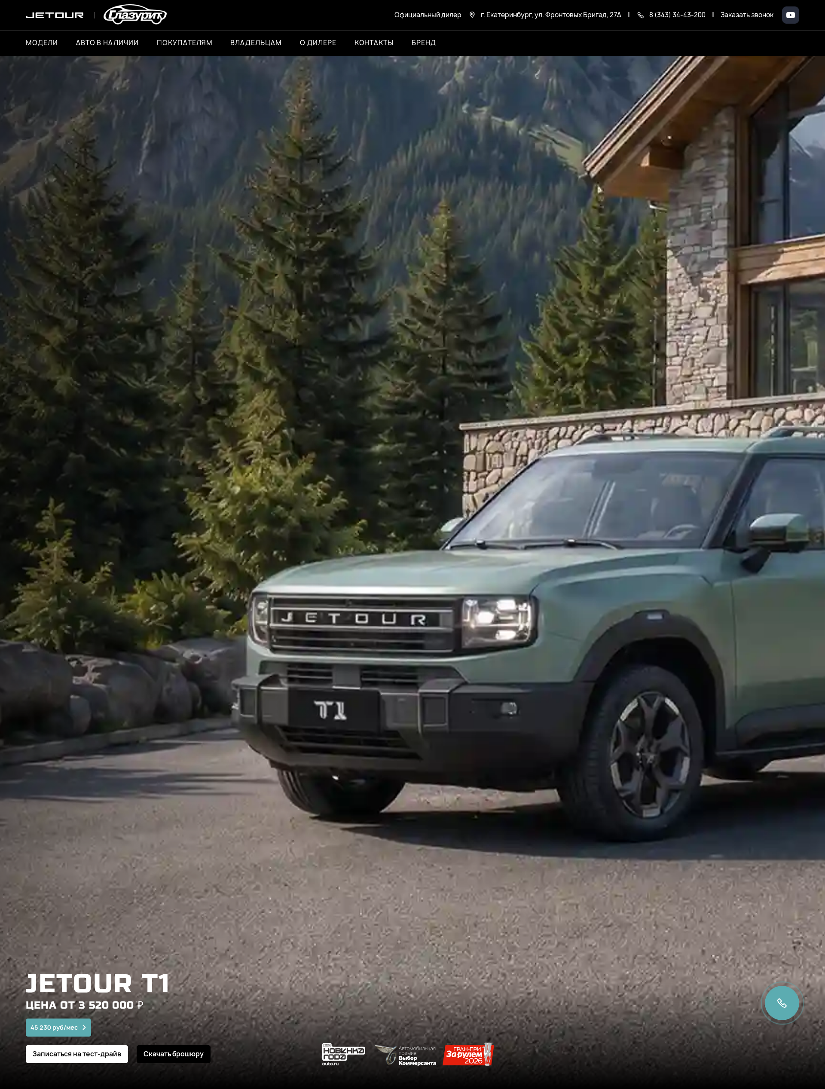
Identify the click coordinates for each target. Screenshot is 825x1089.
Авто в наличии (107, 43)
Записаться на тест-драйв (77, 1053)
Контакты (374, 43)
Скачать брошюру (174, 1053)
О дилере (318, 43)
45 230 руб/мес (54, 1027)
